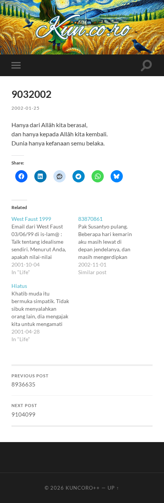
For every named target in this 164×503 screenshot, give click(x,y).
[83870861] (111, 245)
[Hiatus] (44, 312)
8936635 (30, 381)
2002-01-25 (25, 108)
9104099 (24, 410)
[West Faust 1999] (44, 245)
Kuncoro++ (83, 488)
